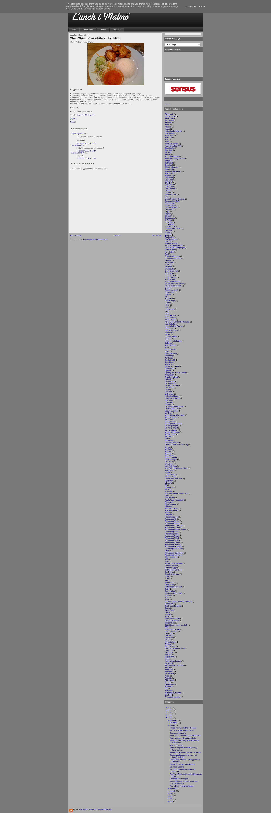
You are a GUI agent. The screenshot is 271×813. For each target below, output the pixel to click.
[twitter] (73, 118)
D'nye (167, 212)
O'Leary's (168, 483)
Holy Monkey (170, 309)
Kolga (167, 352)
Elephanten (169, 237)
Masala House (170, 434)
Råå (166, 559)
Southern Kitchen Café (173, 593)
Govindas (168, 267)
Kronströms (169, 362)
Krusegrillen (169, 369)
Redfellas (168, 515)
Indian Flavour (170, 318)
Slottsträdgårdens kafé (173, 587)
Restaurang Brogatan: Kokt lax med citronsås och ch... (183, 756)
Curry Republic (170, 205)
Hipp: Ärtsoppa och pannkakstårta (183, 738)
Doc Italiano (169, 222)
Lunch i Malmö (76, 145)
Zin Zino (168, 682)
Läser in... (168, 104)
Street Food (169, 610)
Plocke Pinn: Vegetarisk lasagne (182, 786)
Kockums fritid (170, 349)
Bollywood (169, 163)
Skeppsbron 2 (170, 583)
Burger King (169, 176)
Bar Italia (168, 152)
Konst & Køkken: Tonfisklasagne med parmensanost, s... (184, 782)
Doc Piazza (169, 224)
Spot (166, 597)
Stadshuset (169, 604)
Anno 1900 (169, 135)
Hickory (168, 303)
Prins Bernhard (170, 504)
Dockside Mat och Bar (173, 229)
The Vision (169, 638)
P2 (166, 485)
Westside (168, 678)
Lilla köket (168, 402)
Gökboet (168, 294)
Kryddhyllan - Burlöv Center (175, 373)
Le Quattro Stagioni (172, 396)
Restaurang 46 (170, 519)
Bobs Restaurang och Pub (175, 159)
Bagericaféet (169, 148)
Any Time (168, 137)
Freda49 (168, 260)
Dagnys (168, 214)
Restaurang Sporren (172, 544)
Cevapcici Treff (170, 195)
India (167, 313)
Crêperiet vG (169, 203)
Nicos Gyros (169, 470)
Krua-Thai (168, 364)
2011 (169, 710)
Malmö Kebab (170, 422)
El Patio (168, 233)
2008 (169, 718)
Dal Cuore (169, 216)
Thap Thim (91, 115)
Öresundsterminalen (172, 697)
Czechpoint (169, 210)
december (173, 720)
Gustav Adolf (169, 292)
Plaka (167, 496)
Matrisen (168, 436)
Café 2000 (169, 178)
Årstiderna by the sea (173, 693)
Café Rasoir (169, 184)
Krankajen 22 (170, 360)
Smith (167, 589)
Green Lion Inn (170, 277)
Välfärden (168, 672)
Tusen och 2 (169, 653)
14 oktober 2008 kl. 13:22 (86, 159)
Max (166, 438)
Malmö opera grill (171, 426)
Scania (167, 576)
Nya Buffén (169, 481)
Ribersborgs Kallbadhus (174, 553)
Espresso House (171, 243)
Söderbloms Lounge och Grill (176, 625)
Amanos (168, 127)
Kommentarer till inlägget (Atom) (95, 239)
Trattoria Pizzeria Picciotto (175, 648)
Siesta (167, 581)
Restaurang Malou (172, 536)
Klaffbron (168, 343)
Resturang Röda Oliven (174, 549)
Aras (166, 140)
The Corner (169, 636)
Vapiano (168, 655)
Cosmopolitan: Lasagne (179, 779)
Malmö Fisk (169, 419)
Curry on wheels (171, 207)
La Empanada (170, 383)
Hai (166, 296)
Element (168, 235)
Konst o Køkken (171, 354)
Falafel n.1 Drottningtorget (175, 248)
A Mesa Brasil (170, 116)
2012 (169, 708)
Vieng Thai (169, 670)
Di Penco (168, 220)
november (173, 723)
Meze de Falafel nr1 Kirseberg (176, 445)
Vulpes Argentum (77, 134)
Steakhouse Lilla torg (173, 606)
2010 (169, 713)
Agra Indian (169, 121)
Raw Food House (171, 511)
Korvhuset (168, 358)
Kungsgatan (169, 375)
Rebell (167, 513)
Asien (167, 142)
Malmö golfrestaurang (173, 424)
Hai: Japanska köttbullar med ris (182, 730)
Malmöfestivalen (171, 430)
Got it (202, 6)
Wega (167, 676)
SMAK (167, 561)
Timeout (168, 640)
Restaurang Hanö (171, 532)
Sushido (168, 617)
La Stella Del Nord (172, 386)
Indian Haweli (170, 320)
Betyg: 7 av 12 (82, 115)
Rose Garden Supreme (174, 555)
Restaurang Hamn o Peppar (175, 530)
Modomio (168, 453)
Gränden (168, 288)
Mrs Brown (169, 462)
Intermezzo (169, 328)
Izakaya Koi (169, 333)
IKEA (167, 311)
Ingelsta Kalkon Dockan (174, 326)
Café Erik (168, 182)
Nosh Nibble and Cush (173, 479)
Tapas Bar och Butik (172, 629)
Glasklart (168, 265)
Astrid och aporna (171, 144)
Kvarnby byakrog (171, 377)
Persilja (168, 489)
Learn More (190, 6)
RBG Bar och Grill (171, 508)
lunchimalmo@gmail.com (87, 809)
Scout (167, 578)
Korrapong (169, 356)
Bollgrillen (168, 161)
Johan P (168, 339)
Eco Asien (168, 231)
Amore (167, 129)
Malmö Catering (171, 417)
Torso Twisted (170, 646)
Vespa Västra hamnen (173, 661)
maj (171, 799)
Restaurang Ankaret (172, 523)
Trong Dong (169, 650)
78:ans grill (169, 114)
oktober (172, 725)
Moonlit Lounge (171, 458)
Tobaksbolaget (170, 642)
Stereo (167, 608)
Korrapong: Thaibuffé (178, 733)
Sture (167, 612)
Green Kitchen (170, 275)
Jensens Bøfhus (171, 337)
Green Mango (170, 280)
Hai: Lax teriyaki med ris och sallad (183, 728)
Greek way (169, 273)
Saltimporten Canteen (173, 570)
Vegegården (169, 657)
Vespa (167, 659)
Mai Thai (168, 413)
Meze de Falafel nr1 (172, 443)
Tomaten (168, 644)
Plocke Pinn (169, 498)
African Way (169, 118)
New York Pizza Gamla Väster (176, 468)
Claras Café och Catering (174, 199)
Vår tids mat (169, 674)
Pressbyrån (169, 502)
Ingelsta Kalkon (171, 324)
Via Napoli (169, 663)
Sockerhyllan (170, 591)
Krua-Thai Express (172, 366)
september (174, 789)
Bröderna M (169, 169)
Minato (167, 447)
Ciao (166, 197)
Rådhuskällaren (171, 557)
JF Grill (167, 335)
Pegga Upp (169, 487)
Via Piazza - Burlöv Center (175, 665)
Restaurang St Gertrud (173, 547)
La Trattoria (169, 388)
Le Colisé (168, 392)
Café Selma (169, 186)
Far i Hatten (169, 252)
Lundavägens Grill (172, 409)
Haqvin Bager (170, 301)
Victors (167, 667)
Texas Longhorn (171, 631)
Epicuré (168, 241)
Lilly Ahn (168, 405)
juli (171, 794)
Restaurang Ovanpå (172, 542)
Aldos (167, 125)
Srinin (167, 600)
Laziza (167, 390)
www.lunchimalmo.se (105, 809)
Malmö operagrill (171, 428)
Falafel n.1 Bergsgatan (173, 246)
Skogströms (169, 585)
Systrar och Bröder (172, 621)
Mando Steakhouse (172, 432)
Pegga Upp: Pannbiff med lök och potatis (185, 753)
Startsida (116, 236)
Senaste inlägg (75, 236)
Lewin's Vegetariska (172, 398)
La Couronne (170, 381)
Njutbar (167, 472)
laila (166, 689)
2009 (169, 715)
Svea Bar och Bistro (172, 619)
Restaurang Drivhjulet (173, 528)
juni (171, 796)
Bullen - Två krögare (172, 171)
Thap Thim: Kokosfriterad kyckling (95, 38)
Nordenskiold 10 (171, 475)
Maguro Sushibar (171, 411)
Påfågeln (168, 506)
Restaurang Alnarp (172, 521)
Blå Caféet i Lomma (172, 157)
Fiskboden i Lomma (172, 256)
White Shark (169, 680)
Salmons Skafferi (171, 566)
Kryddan (168, 371)
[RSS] (71, 810)
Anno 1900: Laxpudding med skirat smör (185, 736)
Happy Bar (169, 299)
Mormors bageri (171, 460)
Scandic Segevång (172, 574)
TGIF (166, 627)
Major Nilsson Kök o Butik (174, 415)
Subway (168, 614)
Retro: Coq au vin (176, 745)
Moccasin (168, 451)
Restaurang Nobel (172, 540)
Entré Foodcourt (171, 239)
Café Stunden (170, 188)
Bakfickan (168, 150)
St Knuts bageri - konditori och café (178, 602)
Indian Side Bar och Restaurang (177, 322)
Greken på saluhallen (173, 286)
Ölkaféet (168, 695)
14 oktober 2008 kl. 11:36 (86, 143)
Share (72, 122)
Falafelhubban (170, 250)
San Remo (169, 572)
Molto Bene (169, 455)
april (171, 801)
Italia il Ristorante (171, 330)
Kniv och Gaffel (170, 345)
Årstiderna (169, 691)
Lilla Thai (168, 400)
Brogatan (168, 165)
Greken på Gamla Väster (174, 284)
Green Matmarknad (172, 282)
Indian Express (170, 316)
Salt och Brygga (171, 568)
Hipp (166, 307)
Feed (167, 254)
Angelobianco (170, 133)
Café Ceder (169, 180)
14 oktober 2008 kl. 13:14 (86, 151)
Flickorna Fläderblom (173, 258)
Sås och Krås (170, 623)
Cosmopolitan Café (172, 201)
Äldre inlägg (156, 236)
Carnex (167, 190)
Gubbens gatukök (171, 290)
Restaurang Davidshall (173, 525)
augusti (172, 791)
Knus (167, 347)
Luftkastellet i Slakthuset (174, 407)
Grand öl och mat (171, 271)
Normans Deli (170, 477)
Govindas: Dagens (177, 767)
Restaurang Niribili (172, 538)
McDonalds (169, 441)
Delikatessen (170, 218)
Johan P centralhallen (173, 341)
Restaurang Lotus (171, 534)
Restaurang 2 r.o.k (172, 517)
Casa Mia (168, 193)
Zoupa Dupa (169, 684)
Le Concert (169, 394)
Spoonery (168, 595)
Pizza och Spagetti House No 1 (177, 494)
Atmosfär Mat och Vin (173, 146)
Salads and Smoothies (173, 564)
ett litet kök (169, 687)
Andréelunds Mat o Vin (173, 131)
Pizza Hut (168, 491)
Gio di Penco (170, 263)
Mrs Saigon (169, 464)
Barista (167, 154)
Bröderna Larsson (172, 167)
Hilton (167, 305)
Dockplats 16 (170, 227)
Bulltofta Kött (169, 174)
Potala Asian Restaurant (174, 500)
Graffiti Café (169, 269)
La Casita (168, 379)
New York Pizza (171, 466)
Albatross (168, 123)
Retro (167, 551)
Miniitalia (168, 449)
